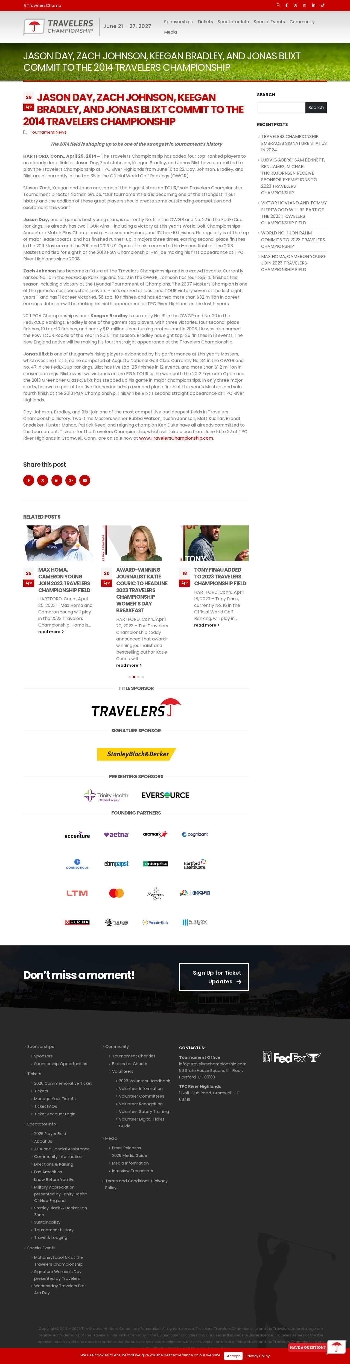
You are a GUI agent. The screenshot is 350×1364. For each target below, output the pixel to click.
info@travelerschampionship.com (213, 1064)
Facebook (28, 480)
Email (84, 480)
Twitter (42, 480)
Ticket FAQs (45, 1106)
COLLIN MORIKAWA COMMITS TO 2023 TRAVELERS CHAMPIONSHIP (217, 580)
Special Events (41, 1248)
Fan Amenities (48, 1172)
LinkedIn (56, 480)
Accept (233, 1356)
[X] (295, 5)
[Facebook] (286, 5)
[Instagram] (304, 5)
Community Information (58, 1156)
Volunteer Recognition (141, 1104)
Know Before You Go (54, 1179)
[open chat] (317, 1347)
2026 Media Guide (129, 1155)
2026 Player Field (50, 1133)
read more (49, 665)
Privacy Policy (258, 1356)
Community (117, 1046)
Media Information (130, 1163)
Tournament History (54, 1230)
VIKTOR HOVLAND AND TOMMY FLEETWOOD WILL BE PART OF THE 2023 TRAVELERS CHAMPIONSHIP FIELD (294, 213)
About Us (43, 1141)
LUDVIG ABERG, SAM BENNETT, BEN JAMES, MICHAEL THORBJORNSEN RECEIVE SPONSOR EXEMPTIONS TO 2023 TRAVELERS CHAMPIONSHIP (293, 176)
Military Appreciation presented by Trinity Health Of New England (60, 1193)
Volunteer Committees (141, 1096)
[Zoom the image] (136, 698)
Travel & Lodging (50, 1237)
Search (266, 95)
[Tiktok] (322, 5)
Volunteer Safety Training (144, 1111)
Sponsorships (40, 1046)
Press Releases (126, 1148)
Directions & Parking (53, 1164)
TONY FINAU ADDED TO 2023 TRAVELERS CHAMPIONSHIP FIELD (142, 576)
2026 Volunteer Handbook (144, 1081)
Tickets (205, 22)
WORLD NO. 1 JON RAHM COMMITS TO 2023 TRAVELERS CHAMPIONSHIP (293, 239)
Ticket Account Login (54, 1114)
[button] (278, 5)
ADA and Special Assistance (62, 1149)
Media (111, 1138)
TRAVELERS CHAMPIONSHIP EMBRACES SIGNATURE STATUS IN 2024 (294, 143)
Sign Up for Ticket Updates (217, 977)
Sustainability (47, 1222)
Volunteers (122, 1071)
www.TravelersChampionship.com (176, 438)
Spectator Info (41, 1124)
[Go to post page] (58, 543)
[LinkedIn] (313, 5)
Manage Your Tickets (55, 1098)
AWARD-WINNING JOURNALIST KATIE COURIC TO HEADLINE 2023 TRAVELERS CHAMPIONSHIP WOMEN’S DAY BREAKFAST (63, 590)
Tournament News (48, 132)
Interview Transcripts (132, 1171)
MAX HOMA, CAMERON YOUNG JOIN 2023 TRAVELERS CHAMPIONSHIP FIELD (293, 263)
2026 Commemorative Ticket (63, 1083)
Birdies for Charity (129, 1063)
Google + (70, 480)
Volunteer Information (141, 1088)
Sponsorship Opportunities (60, 1063)
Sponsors (43, 1056)
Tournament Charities (134, 1056)
